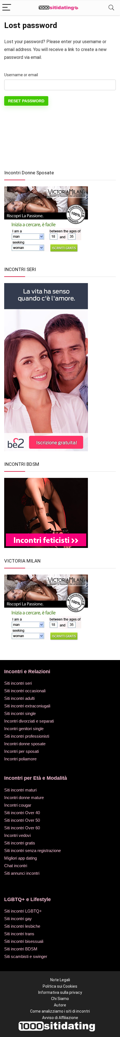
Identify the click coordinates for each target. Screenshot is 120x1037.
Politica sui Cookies (60, 986)
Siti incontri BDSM (20, 948)
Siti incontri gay (18, 918)
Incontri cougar (17, 805)
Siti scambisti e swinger (25, 956)
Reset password (26, 101)
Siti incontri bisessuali (23, 941)
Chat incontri (15, 865)
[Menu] (6, 7)
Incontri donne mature (24, 797)
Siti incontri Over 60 (22, 827)
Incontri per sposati (21, 751)
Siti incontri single (20, 713)
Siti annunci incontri (21, 873)
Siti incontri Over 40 (22, 812)
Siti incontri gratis (19, 843)
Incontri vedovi (17, 835)
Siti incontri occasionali (24, 690)
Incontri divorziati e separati (29, 721)
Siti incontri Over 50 (22, 820)
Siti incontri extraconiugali (27, 705)
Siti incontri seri (18, 683)
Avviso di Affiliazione (60, 1017)
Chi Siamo (60, 998)
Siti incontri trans (19, 933)
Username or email (21, 75)
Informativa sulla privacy (60, 992)
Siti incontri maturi (20, 790)
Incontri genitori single (24, 728)
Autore (60, 1005)
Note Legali (60, 980)
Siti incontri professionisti (26, 736)
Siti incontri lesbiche (22, 926)
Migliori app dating (20, 858)
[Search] (111, 7)
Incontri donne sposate (24, 743)
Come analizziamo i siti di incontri (60, 1011)
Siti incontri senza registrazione (32, 850)
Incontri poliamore (20, 758)
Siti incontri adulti (19, 698)
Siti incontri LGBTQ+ (23, 911)
